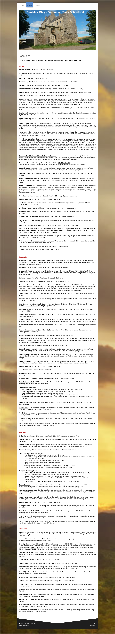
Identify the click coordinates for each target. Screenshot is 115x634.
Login (94, 623)
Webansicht (92, 625)
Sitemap (32, 623)
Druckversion (25, 623)
